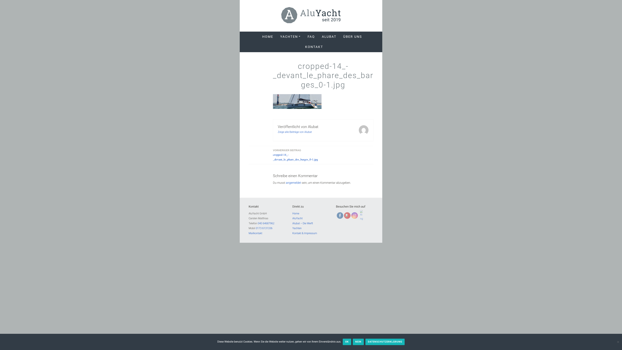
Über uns (352, 37)
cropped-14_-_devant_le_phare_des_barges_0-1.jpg (295, 155)
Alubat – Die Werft (302, 223)
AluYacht (297, 218)
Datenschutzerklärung (385, 341)
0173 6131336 (264, 228)
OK (347, 341)
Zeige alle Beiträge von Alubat (295, 132)
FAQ (311, 37)
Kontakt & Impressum (304, 233)
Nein (358, 341)
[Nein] (618, 342)
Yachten (289, 37)
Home (267, 37)
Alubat (329, 37)
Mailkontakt (255, 233)
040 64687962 (266, 223)
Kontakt (314, 47)
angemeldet (293, 182)
